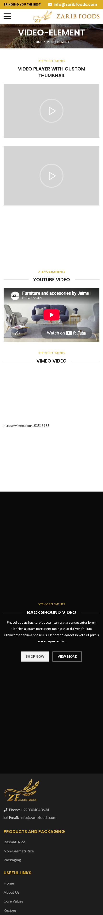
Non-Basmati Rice (19, 851)
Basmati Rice (14, 841)
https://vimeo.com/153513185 (26, 425)
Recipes (10, 910)
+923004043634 (35, 809)
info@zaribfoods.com (75, 4)
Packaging (12, 859)
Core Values (13, 901)
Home (38, 41)
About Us (11, 892)
